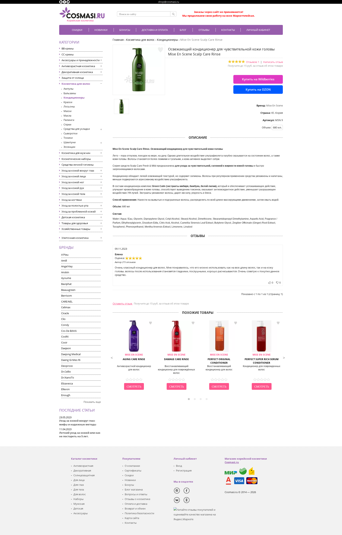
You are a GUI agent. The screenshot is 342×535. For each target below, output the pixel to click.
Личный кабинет (258, 30)
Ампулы (68, 88)
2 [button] (195, 399)
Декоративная (82, 470)
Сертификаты (133, 470)
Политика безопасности (139, 513)
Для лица (79, 480)
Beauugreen (68, 290)
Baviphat (66, 284)
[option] (134, 355)
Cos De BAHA (69, 331)
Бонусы (129, 485)
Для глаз (78, 485)
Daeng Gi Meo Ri (70, 360)
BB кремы (68, 48)
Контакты (228, 30)
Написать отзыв (273, 62)
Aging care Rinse (134, 357)
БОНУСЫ (124, 30)
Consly (65, 325)
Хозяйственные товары (76, 229)
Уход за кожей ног (73, 182)
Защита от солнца (73, 78)
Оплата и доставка (136, 504)
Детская (78, 508)
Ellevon (65, 389)
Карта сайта (132, 518)
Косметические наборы (76, 159)
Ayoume (66, 278)
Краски (68, 102)
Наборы (78, 499)
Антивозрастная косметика (78, 66)
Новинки (100, 30)
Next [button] (284, 357)
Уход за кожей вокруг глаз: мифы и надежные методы (77, 422)
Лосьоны (69, 106)
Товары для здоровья (75, 223)
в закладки (150, 323)
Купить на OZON (258, 89)
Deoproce (67, 366)
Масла (67, 115)
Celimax (65, 307)
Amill (64, 260)
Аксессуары (80, 513)
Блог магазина (134, 489)
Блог (183, 30)
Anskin (65, 272)
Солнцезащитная (84, 475)
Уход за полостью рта (75, 205)
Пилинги (69, 120)
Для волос (79, 494)
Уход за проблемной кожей (79, 211)
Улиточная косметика (75, 238)
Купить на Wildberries (258, 79)
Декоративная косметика (77, 72)
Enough (65, 395)
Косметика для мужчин (76, 153)
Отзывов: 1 (252, 62)
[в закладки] (160, 49)
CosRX (65, 336)
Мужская (79, 504)
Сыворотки (70, 133)
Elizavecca (67, 383)
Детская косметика (73, 217)
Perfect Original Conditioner (219, 359)
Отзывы (204, 30)
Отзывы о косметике (137, 499)
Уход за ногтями (72, 200)
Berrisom (66, 295)
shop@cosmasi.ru (168, 2)
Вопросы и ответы (136, 494)
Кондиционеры (74, 97)
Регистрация (184, 470)
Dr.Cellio (66, 371)
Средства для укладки (77, 129)
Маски (67, 111)
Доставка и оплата (155, 30)
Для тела (78, 489)
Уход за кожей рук (73, 188)
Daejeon (66, 348)
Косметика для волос (76, 83)
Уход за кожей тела (73, 194)
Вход (179, 466)
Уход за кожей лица (74, 176)
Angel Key (67, 266)
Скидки (77, 30)
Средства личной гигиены (78, 164)
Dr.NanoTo (67, 377)
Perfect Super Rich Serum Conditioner (261, 359)
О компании (132, 466)
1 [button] (189, 399)
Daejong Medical (71, 354)
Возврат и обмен (135, 508)
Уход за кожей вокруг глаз (78, 170)
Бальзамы (70, 93)
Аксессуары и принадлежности (81, 60)
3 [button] (201, 399)
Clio (63, 319)
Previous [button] (112, 357)
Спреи (67, 124)
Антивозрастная (83, 466)
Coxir (64, 342)
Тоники (68, 137)
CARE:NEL (67, 301)
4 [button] (207, 399)
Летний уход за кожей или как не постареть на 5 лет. (79, 434)
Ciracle (65, 313)
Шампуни (70, 142)
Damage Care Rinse (176, 357)
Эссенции (69, 147)
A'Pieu (64, 254)
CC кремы (68, 54)
